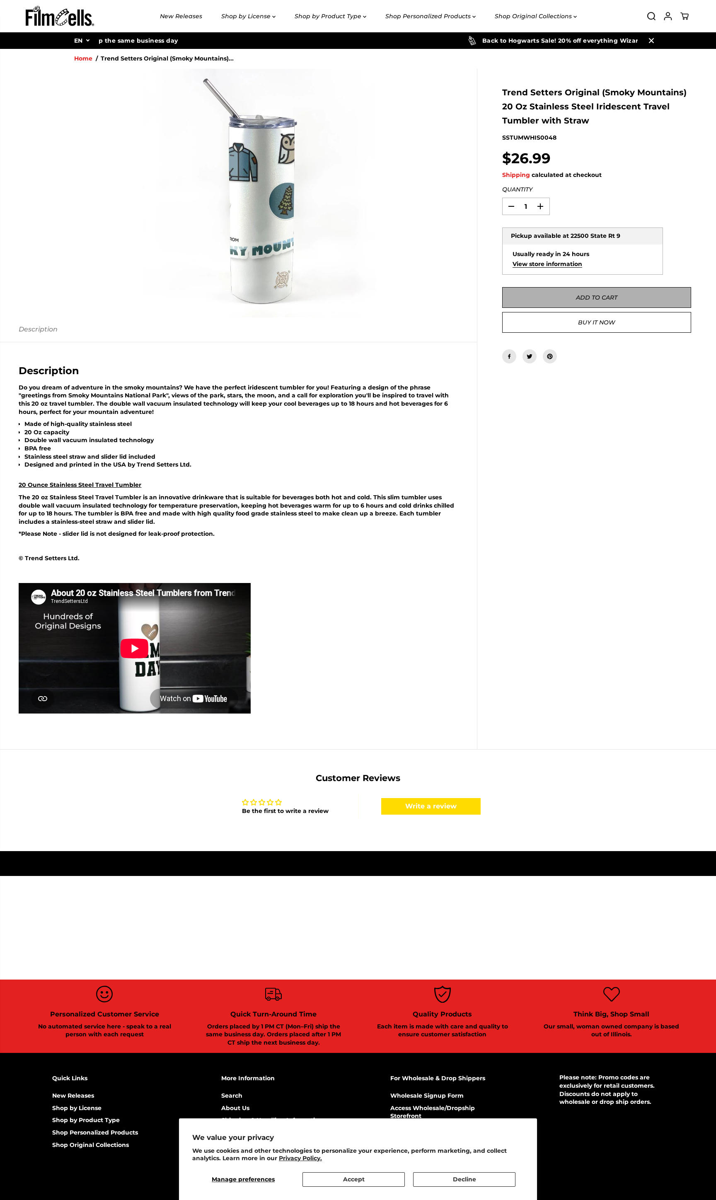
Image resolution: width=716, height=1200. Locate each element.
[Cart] (684, 16)
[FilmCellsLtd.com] (59, 16)
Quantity (517, 190)
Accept (354, 1179)
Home (83, 58)
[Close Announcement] (651, 41)
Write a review (431, 806)
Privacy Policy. (300, 1158)
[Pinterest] (550, 356)
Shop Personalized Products (428, 16)
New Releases (181, 16)
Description (38, 329)
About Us (235, 1108)
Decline (464, 1179)
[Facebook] (509, 356)
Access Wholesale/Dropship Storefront (432, 1112)
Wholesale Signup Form (427, 1095)
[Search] (651, 16)
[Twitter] (529, 356)
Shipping (516, 175)
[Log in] (667, 16)
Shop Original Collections (534, 16)
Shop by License (246, 16)
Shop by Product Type (329, 16)
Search (231, 1095)
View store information (547, 264)
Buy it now (596, 322)
